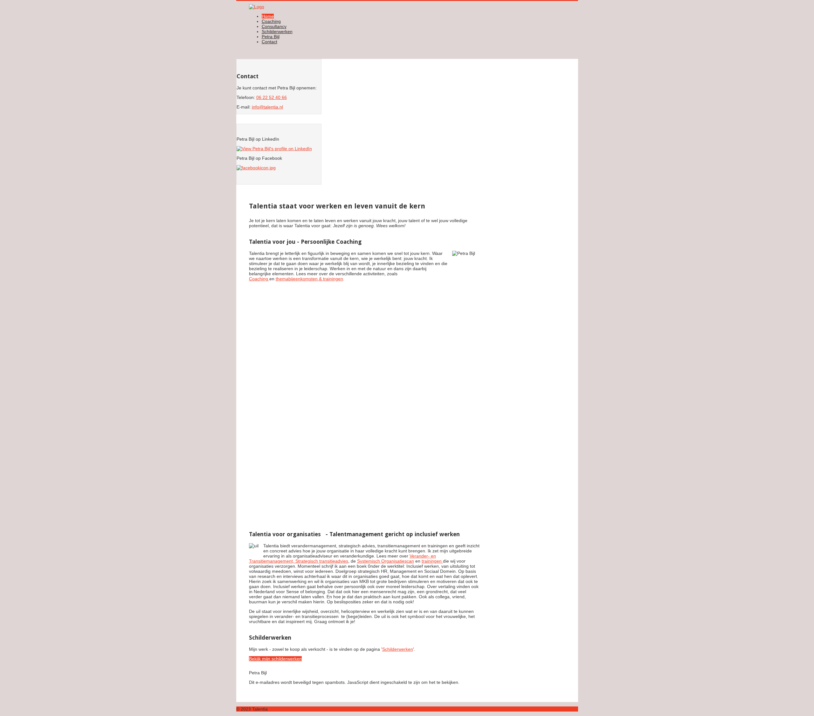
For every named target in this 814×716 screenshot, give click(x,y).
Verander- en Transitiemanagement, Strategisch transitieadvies (342, 558)
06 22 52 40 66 (271, 97)
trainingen (432, 561)
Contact (269, 41)
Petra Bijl (270, 36)
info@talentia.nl (267, 106)
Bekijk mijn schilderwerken (275, 658)
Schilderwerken (277, 31)
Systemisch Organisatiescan (385, 561)
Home (268, 16)
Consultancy (274, 26)
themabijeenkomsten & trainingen (309, 278)
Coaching (271, 21)
